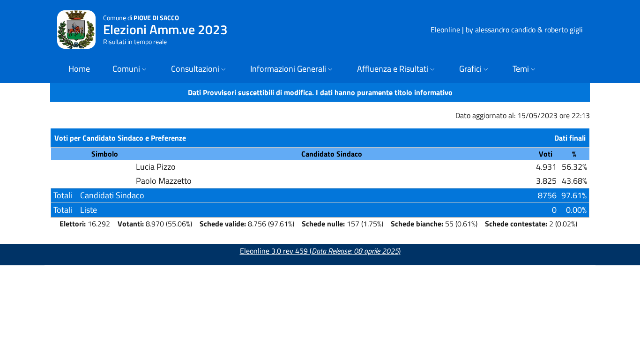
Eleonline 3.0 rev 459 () (320, 250)
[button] (130, 69)
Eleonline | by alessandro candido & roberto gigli (507, 29)
